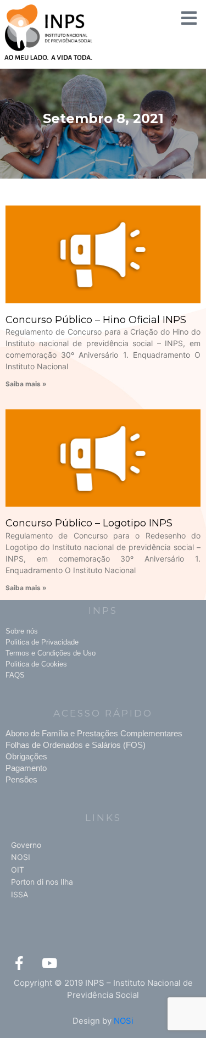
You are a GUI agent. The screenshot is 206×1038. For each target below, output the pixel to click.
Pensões (21, 779)
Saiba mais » (26, 384)
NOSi (123, 1020)
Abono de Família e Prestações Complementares (93, 733)
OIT (17, 869)
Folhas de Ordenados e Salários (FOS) (75, 745)
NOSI (20, 857)
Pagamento (26, 768)
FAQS (15, 675)
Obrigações (26, 756)
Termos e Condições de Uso (50, 653)
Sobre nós (21, 631)
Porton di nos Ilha (42, 881)
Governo (26, 845)
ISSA (19, 894)
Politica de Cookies (36, 664)
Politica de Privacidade (42, 642)
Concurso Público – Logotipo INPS (88, 523)
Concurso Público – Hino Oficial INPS (95, 320)
